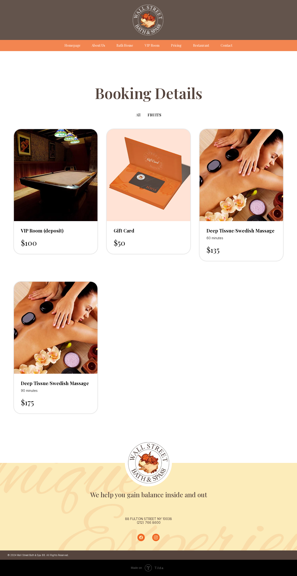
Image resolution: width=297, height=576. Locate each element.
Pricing (176, 45)
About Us (98, 45)
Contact (226, 45)
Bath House (124, 45)
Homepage (73, 45)
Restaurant (201, 45)
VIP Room (152, 45)
